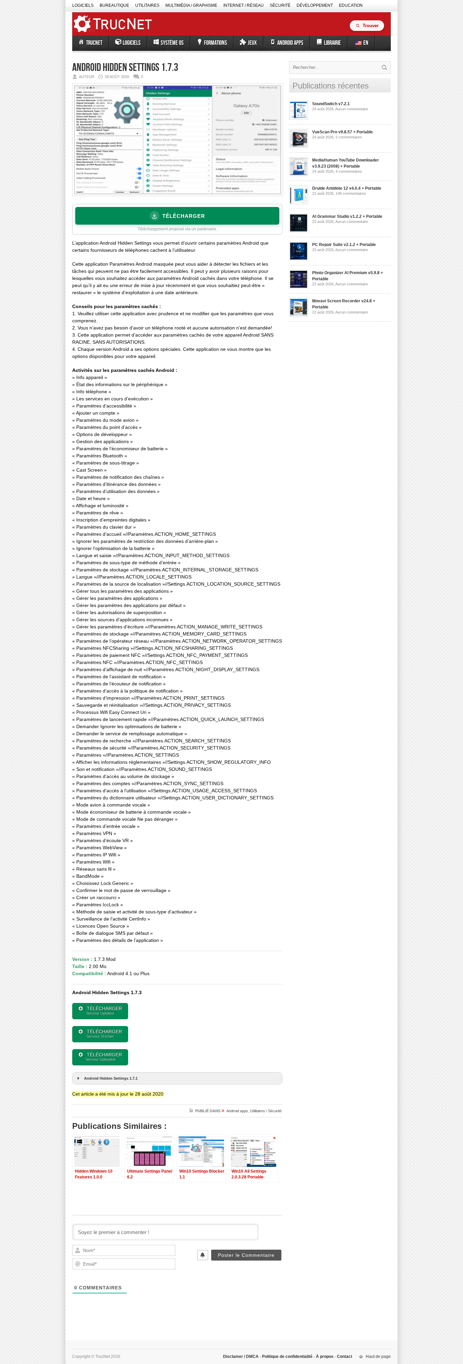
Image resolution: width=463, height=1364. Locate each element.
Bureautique (114, 5)
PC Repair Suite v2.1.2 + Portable (344, 244)
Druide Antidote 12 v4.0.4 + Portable (346, 188)
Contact (344, 1356)
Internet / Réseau (243, 5)
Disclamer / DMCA (241, 1356)
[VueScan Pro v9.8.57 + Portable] (298, 146)
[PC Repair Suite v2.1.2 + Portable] (298, 259)
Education (351, 5)
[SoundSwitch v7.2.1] (298, 118)
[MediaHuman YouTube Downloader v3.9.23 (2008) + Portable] (298, 174)
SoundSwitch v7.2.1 (331, 103)
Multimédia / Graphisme (191, 5)
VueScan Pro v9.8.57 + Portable (342, 132)
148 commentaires (351, 193)
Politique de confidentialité (287, 1356)
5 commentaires (349, 137)
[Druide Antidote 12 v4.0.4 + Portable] (298, 203)
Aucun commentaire (351, 109)
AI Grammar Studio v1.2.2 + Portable (347, 216)
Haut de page (378, 1356)
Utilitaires (147, 5)
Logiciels (83, 5)
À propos (325, 1356)
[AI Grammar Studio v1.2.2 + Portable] (298, 231)
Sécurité (280, 5)
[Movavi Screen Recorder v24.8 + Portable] (298, 315)
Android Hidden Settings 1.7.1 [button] (111, 1078)
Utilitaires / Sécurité (266, 1111)
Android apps (237, 1111)
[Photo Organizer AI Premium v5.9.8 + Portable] (298, 287)
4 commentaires (349, 171)
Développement (315, 5)
